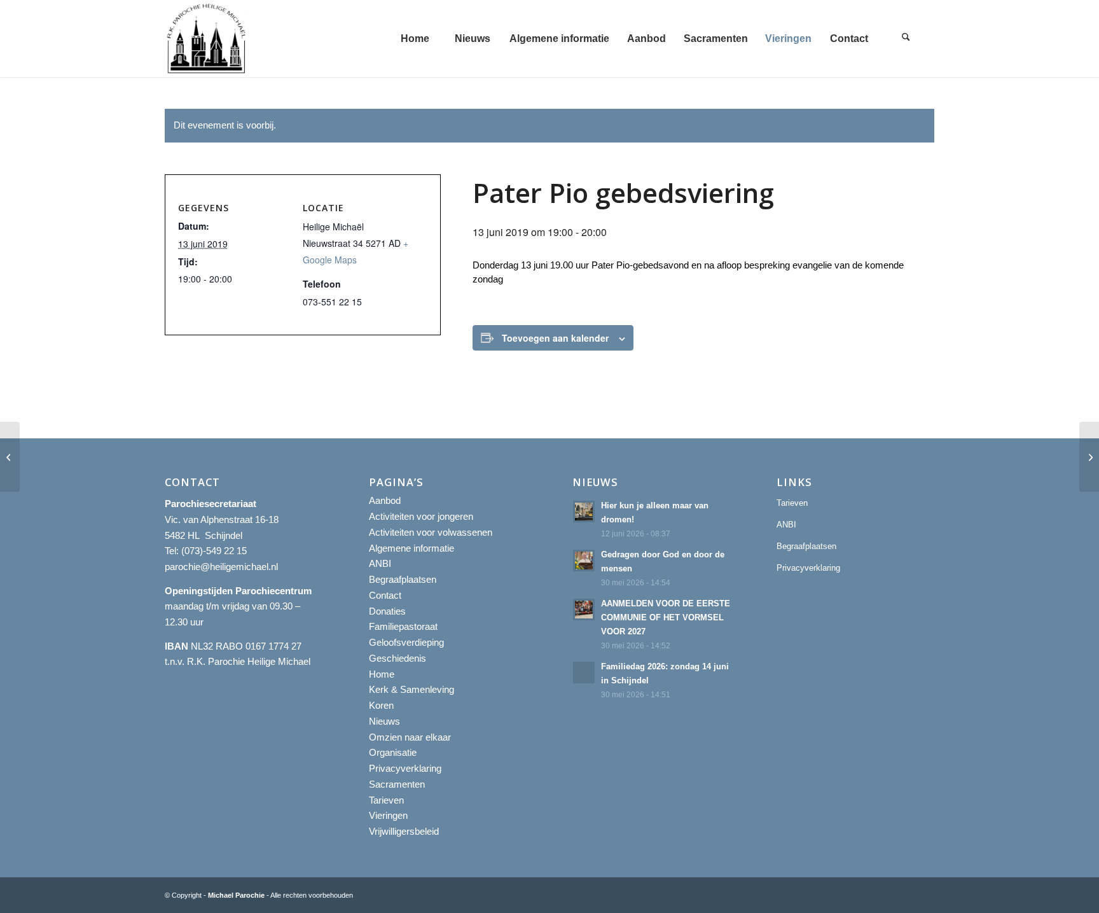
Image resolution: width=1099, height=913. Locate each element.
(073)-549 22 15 (214, 550)
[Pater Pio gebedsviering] (10, 457)
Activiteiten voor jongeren (421, 516)
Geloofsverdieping (406, 642)
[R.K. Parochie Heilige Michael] (207, 38)
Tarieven (386, 800)
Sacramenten (397, 784)
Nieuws (384, 721)
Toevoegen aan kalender (555, 337)
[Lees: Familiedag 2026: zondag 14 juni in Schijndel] (583, 672)
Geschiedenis (397, 658)
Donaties (387, 611)
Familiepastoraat (403, 626)
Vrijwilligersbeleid (404, 831)
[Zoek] (905, 38)
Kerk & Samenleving (411, 689)
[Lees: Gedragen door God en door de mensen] (583, 560)
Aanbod (385, 500)
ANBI (380, 563)
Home (381, 674)
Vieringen (388, 815)
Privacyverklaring (405, 768)
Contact (385, 595)
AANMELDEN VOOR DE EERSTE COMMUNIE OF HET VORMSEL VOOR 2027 (665, 617)
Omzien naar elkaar (410, 737)
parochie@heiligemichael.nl (221, 566)
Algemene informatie (411, 548)
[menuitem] (414, 38)
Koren (381, 705)
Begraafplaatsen (402, 579)
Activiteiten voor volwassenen (430, 532)
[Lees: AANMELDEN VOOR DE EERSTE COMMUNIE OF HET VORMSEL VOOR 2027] (583, 609)
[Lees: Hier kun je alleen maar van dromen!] (583, 511)
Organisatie (393, 752)
